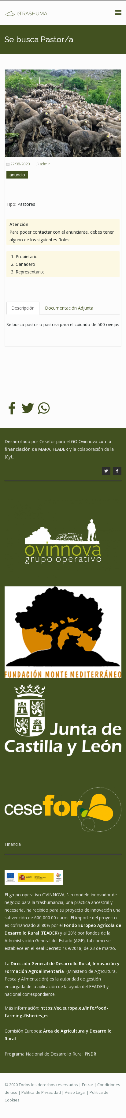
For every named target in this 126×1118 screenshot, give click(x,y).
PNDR (90, 1054)
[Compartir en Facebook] (12, 408)
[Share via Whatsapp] (43, 408)
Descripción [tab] (23, 308)
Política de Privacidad (41, 1092)
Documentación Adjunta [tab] (69, 308)
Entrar (87, 1084)
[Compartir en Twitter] (27, 408)
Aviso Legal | (77, 1092)
